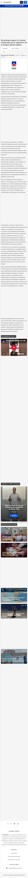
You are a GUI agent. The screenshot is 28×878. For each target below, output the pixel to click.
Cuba (4, 52)
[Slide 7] (17, 519)
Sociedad (5, 48)
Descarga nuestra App (14, 856)
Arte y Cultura (15, 48)
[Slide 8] (18, 519)
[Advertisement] (14, 23)
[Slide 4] (11, 519)
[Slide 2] (7, 519)
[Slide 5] (13, 519)
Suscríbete (14, 853)
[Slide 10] (22, 519)
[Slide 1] (5, 519)
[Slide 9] (20, 519)
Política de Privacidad (14, 859)
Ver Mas (14, 515)
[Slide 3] (9, 519)
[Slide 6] (15, 519)
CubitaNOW (7, 2)
